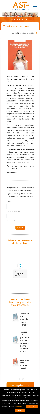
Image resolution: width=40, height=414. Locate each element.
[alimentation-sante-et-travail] (15, 362)
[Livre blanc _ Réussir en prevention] (15, 339)
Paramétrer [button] (18, 407)
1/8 (7, 286)
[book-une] (15, 317)
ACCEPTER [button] (31, 407)
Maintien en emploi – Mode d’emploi (24, 319)
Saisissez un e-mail (13, 211)
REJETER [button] (20, 411)
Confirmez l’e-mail (13, 221)
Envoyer (20, 227)
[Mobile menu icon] (35, 6)
